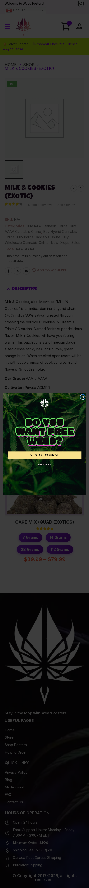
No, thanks (44, 464)
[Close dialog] (82, 396)
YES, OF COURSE (44, 455)
